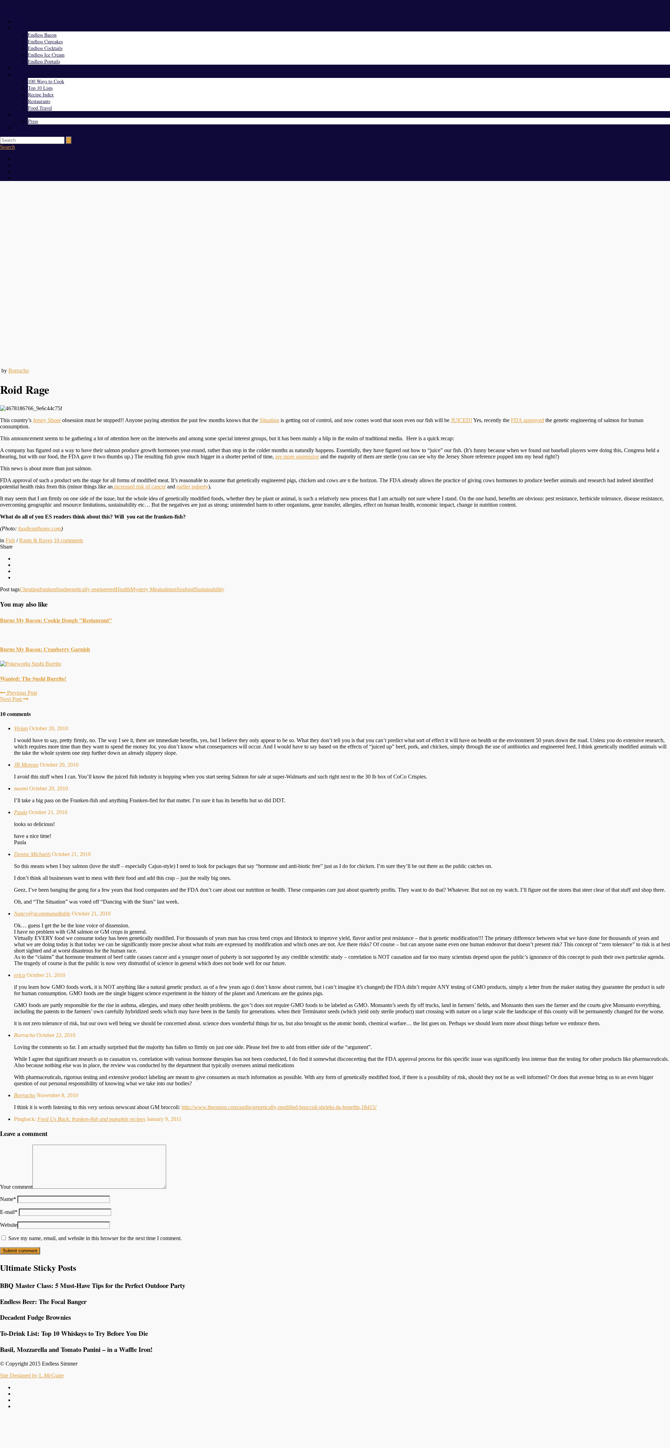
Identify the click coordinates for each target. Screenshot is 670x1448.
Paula (20, 812)
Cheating (29, 589)
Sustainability (209, 589)
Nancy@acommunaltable (42, 914)
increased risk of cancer (139, 487)
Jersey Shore (47, 420)
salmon (169, 589)
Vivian (21, 728)
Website (8, 1225)
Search (7, 147)
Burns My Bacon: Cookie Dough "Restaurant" (56, 620)
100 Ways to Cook (46, 81)
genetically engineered (91, 589)
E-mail (8, 1212)
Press (33, 121)
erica (19, 975)
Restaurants (39, 101)
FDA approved (527, 420)
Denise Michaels (32, 854)
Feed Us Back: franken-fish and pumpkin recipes (91, 1119)
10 (68, 540)
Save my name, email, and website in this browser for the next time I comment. (95, 1238)
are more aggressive (297, 456)
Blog (18, 68)
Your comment (16, 1187)
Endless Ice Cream (46, 54)
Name (8, 1199)
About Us (23, 114)
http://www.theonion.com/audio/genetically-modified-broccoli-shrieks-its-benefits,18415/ (279, 1107)
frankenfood (52, 589)
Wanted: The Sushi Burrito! (33, 678)
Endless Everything (33, 28)
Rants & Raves (35, 540)
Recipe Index (41, 94)
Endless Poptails (44, 61)
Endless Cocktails (45, 48)
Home (20, 21)
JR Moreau (26, 765)
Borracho (18, 371)
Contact (21, 127)
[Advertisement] (335, 1431)
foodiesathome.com (39, 528)
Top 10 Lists (40, 88)
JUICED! (461, 420)
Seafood (186, 589)
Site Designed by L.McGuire (32, 1375)
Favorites (23, 74)
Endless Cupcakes (45, 41)
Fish (10, 540)
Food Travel (40, 107)
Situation (269, 420)
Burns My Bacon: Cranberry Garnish (45, 649)
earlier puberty (192, 487)
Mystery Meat (145, 589)
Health (123, 589)
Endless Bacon (42, 34)
